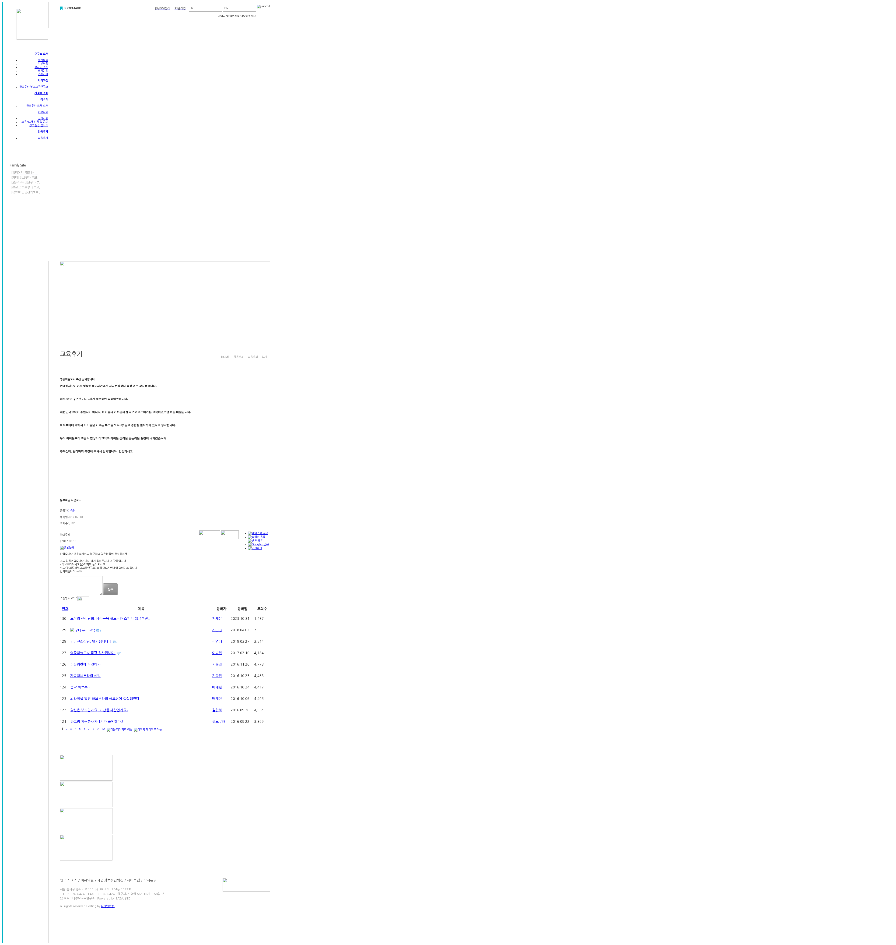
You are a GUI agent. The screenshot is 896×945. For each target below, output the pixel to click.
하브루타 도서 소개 (37, 105)
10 (103, 728)
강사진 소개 (41, 67)
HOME (225, 357)
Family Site (18, 165)
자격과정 (43, 80)
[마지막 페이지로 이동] (148, 728)
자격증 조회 (41, 93)
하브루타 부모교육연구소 (33, 86)
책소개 (44, 99)
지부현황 (43, 63)
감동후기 (43, 131)
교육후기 (43, 138)
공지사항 (43, 118)
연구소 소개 (41, 54)
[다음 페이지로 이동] (119, 728)
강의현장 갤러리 (38, 125)
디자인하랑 (108, 906)
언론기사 (43, 74)
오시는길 (43, 70)
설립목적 (43, 60)
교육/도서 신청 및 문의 (34, 121)
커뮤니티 (43, 112)
